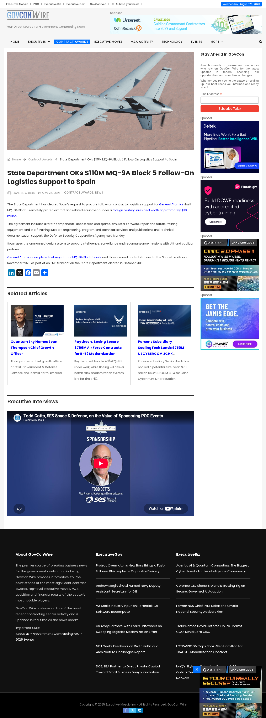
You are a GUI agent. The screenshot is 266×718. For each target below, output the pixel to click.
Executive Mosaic (17, 4)
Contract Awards (72, 42)
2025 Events (25, 639)
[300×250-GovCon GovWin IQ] (230, 147)
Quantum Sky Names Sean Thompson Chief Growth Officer (34, 347)
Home (14, 42)
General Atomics (171, 204)
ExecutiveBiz (188, 554)
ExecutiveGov (109, 554)
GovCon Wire (177, 704)
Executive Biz (52, 4)
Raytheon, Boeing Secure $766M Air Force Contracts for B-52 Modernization (98, 347)
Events (196, 42)
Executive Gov (75, 4)
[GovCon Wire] (28, 16)
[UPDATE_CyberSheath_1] (229, 692)
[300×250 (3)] (230, 206)
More (215, 42)
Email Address (211, 94)
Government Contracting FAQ (56, 633)
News (99, 192)
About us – (24, 633)
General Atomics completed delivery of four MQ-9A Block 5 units (54, 257)
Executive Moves (108, 42)
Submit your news (127, 4)
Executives (37, 42)
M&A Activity (142, 42)
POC (36, 4)
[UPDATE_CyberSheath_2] (230, 265)
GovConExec (98, 4)
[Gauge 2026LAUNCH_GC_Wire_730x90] (186, 25)
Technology (172, 42)
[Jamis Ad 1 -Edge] (230, 324)
